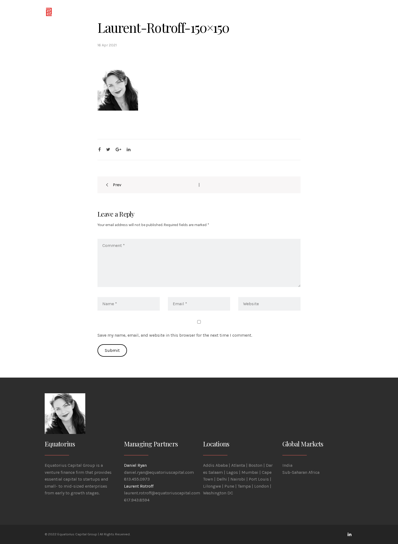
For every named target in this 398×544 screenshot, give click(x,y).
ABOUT (132, 11)
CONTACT (283, 11)
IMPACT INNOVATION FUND (233, 11)
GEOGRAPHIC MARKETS (170, 11)
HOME (110, 11)
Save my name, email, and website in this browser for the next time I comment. (174, 335)
